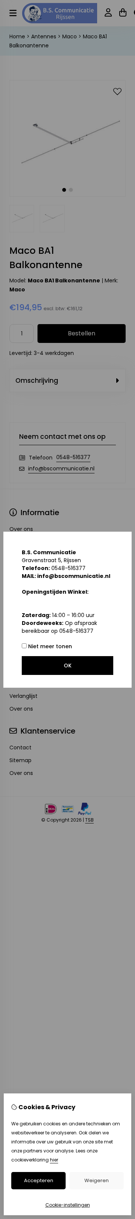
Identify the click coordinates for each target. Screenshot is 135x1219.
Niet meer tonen (49, 646)
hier (54, 1160)
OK (68, 665)
